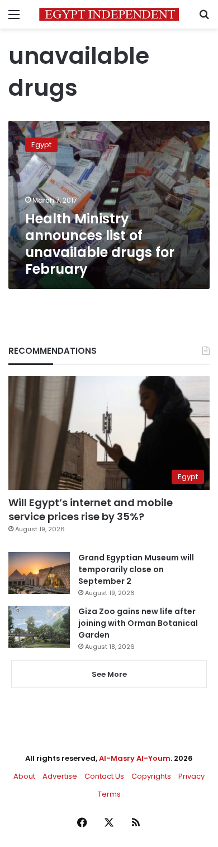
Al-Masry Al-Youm (134, 758)
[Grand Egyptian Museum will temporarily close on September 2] (39, 573)
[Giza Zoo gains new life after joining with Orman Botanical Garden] (39, 627)
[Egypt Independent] (109, 14)
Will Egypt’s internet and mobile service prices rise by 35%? (90, 509)
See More (109, 674)
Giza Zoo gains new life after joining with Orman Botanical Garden (138, 623)
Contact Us (104, 776)
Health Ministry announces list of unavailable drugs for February (99, 243)
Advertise (59, 776)
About (24, 776)
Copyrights (151, 776)
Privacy (191, 776)
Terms (109, 794)
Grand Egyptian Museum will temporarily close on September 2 (136, 569)
